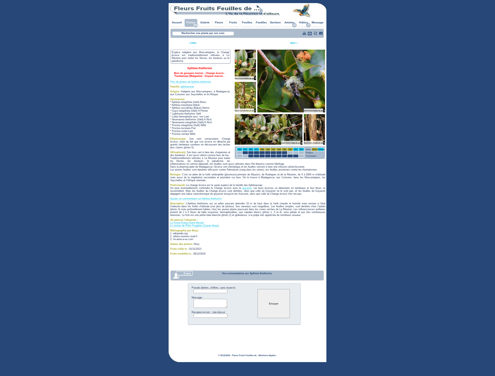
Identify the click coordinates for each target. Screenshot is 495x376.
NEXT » (294, 43)
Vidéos (303, 22)
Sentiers (275, 22)
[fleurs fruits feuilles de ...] (247, 17)
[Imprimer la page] (304, 33)
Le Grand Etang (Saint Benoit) (187, 222)
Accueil (177, 22)
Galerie (205, 22)
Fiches (190, 22)
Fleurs (219, 22)
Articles (289, 22)
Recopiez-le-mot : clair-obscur (208, 312)
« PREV (192, 43)
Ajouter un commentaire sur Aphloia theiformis (196, 198)
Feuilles (247, 22)
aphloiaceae (187, 86)
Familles (261, 22)
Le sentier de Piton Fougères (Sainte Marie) (194, 225)
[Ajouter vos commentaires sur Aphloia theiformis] (315, 33)
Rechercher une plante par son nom (203, 33)
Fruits (233, 22)
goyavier (247, 188)
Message (317, 22)
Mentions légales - (268, 355)
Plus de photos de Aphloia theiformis (190, 81)
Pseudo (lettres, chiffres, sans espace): (214, 287)
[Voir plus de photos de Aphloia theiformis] (321, 33)
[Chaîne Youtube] (310, 33)
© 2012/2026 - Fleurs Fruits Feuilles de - (238, 355)
